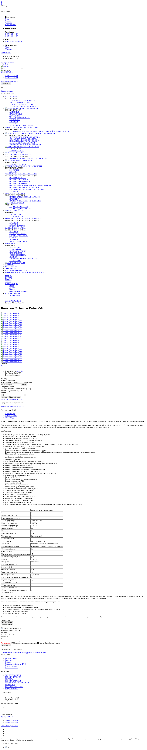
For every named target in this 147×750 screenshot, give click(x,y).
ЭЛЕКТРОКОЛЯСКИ (13, 301)
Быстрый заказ (15, 397)
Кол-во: (3, 393)
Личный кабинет (11, 658)
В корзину (5, 397)
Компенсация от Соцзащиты (11, 399)
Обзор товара (10, 414)
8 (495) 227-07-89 (11, 34)
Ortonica (20, 371)
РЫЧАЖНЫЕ (10, 685)
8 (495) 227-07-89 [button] (7, 716)
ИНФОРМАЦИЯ (11, 284)
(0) (2, 365)
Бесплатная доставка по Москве (12, 406)
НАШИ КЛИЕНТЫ (12, 293)
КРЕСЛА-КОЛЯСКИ (13, 677)
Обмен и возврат (11, 666)
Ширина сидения (7, 389)
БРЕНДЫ (8, 276)
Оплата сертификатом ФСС (15, 664)
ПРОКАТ (8, 278)
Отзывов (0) (9, 418)
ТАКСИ (8, 282)
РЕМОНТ (8, 280)
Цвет (3, 391)
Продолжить (6, 645)
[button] (6, 53)
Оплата (8, 21)
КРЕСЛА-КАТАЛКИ (13, 681)
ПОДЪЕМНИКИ (11, 689)
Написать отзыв (7, 622)
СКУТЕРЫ (9, 679)
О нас (7, 19)
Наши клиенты (10, 25)
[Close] (2, 627)
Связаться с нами (11, 668)
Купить (24, 384)
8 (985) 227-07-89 (11, 36)
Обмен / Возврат (11, 416)
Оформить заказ (7, 91)
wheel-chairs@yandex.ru (13, 41)
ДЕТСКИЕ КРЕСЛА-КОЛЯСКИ (17, 683)
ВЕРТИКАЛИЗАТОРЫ (14, 687)
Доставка (8, 23)
